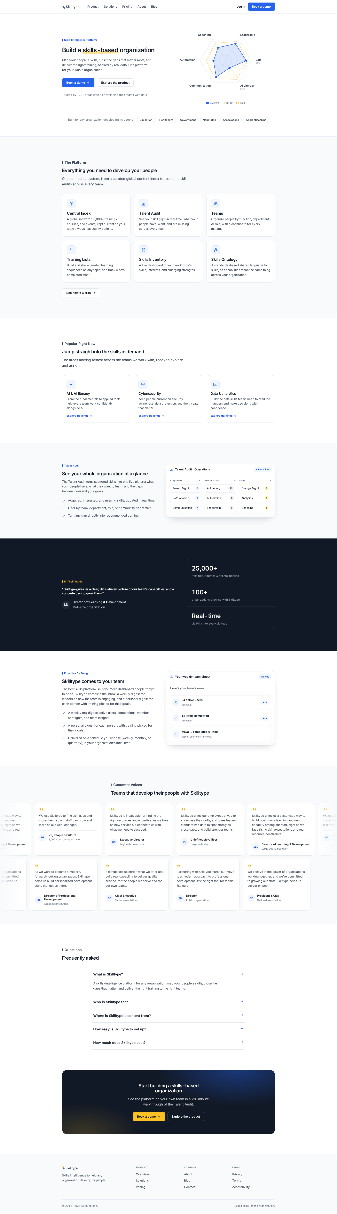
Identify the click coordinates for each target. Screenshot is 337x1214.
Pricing (127, 6)
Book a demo (261, 6)
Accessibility (241, 1187)
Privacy (237, 1174)
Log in (241, 6)
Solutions (110, 6)
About (141, 6)
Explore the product (115, 82)
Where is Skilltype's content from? (122, 1016)
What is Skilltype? (108, 974)
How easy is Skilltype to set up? (119, 1029)
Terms (236, 1180)
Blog (154, 6)
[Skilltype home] (70, 6)
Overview (142, 1174)
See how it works (78, 293)
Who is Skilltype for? (110, 1002)
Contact (189, 1187)
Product (92, 6)
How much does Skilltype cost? (119, 1043)
